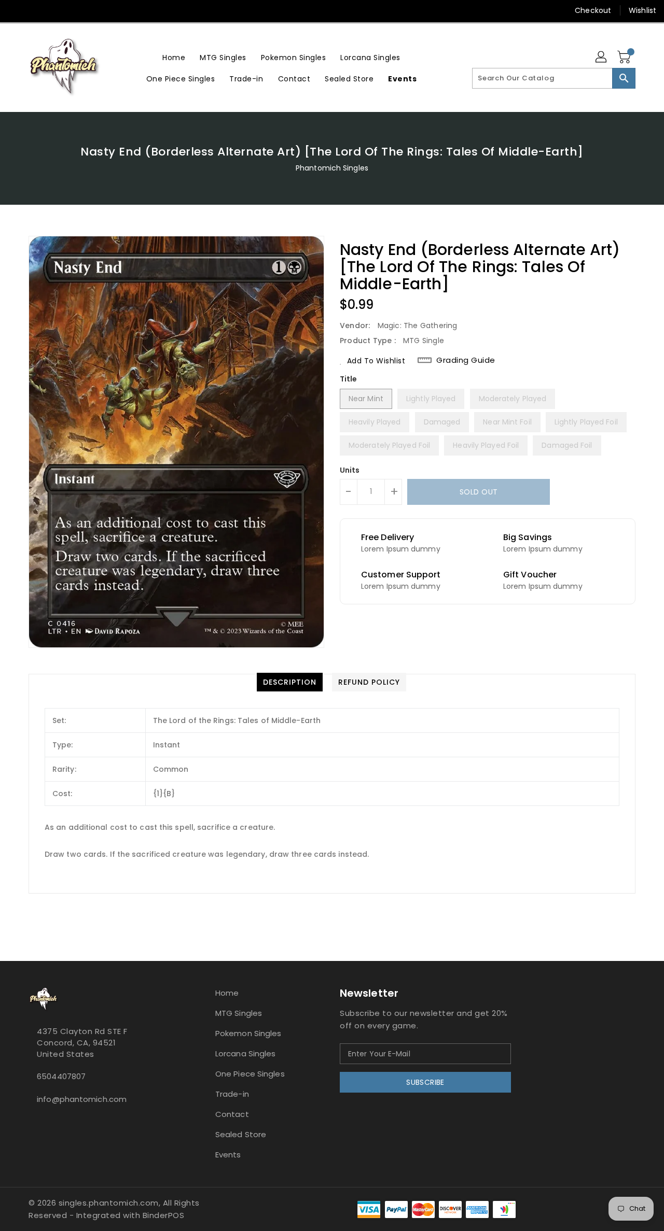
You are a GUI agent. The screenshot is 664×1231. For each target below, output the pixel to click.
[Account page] (601, 57)
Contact (232, 1114)
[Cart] (625, 57)
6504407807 (61, 1076)
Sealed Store (240, 1134)
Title (348, 379)
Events (228, 1154)
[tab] (290, 682)
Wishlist (642, 10)
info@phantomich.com (82, 1099)
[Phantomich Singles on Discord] (36, 10)
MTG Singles (238, 1013)
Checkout (593, 10)
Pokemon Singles (248, 1033)
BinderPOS (164, 1215)
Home (227, 992)
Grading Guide (465, 360)
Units (350, 470)
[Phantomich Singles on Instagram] (16, 10)
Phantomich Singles (332, 168)
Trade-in (232, 1093)
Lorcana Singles (245, 1053)
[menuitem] (173, 57)
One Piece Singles (250, 1073)
